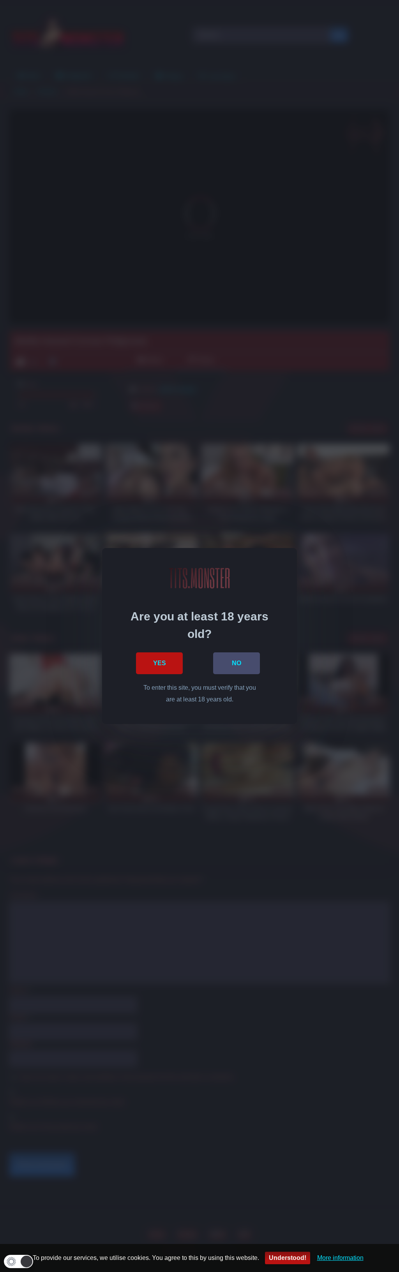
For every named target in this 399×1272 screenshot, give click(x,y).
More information (340, 1257)
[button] (18, 1261)
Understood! (287, 1257)
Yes (159, 663)
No (236, 663)
